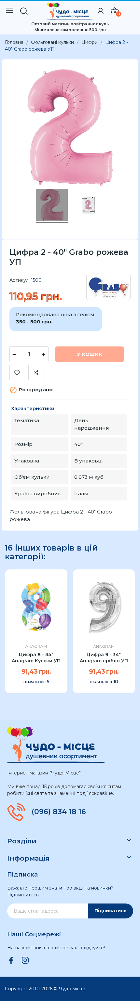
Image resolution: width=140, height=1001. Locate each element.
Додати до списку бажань (17, 372)
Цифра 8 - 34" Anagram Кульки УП (36, 658)
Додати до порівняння (36, 372)
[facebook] (11, 960)
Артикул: (19, 280)
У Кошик (89, 354)
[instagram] (25, 960)
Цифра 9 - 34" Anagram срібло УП (104, 658)
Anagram (36, 646)
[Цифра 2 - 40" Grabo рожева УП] (88, 206)
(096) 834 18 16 (59, 812)
